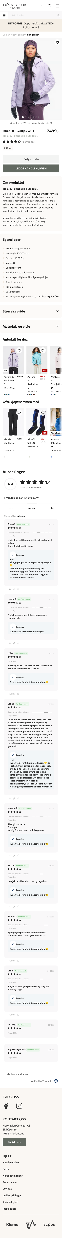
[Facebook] (6, 1106)
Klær (13, 34)
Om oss (7, 1188)
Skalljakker (33, 34)
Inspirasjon (9, 1208)
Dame (6, 34)
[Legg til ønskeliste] (57, 42)
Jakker (21, 34)
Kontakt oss (14, 1142)
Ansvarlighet (10, 1201)
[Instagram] (19, 1106)
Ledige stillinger (12, 1195)
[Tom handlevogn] (57, 5)
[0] (49, 5)
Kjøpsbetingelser (13, 1175)
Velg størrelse (31, 159)
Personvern (10, 1182)
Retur (6, 1168)
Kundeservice (11, 1162)
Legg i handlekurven (31, 168)
